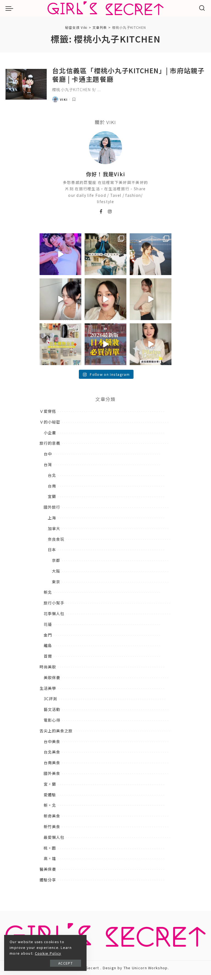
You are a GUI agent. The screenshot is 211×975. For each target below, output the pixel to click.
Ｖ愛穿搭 (48, 411)
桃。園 (50, 848)
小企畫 (50, 432)
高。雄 (50, 858)
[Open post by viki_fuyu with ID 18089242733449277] (105, 299)
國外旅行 (52, 507)
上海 (52, 517)
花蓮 (48, 624)
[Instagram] (110, 211)
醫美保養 (48, 869)
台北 (52, 475)
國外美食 (52, 773)
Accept (65, 963)
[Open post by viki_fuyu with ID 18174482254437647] (150, 254)
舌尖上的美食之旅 (56, 730)
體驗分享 (48, 879)
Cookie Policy (48, 953)
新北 (48, 592)
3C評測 (50, 698)
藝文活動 (52, 709)
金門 (48, 635)
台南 (52, 486)
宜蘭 (52, 496)
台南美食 (52, 762)
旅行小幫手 (54, 603)
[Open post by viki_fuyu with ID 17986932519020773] (60, 299)
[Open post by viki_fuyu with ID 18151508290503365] (105, 344)
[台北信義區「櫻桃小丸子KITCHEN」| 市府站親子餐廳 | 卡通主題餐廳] (26, 84)
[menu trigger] (10, 8)
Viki (64, 99)
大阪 (56, 571)
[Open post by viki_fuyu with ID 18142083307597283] (60, 254)
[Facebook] (101, 211)
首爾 (48, 656)
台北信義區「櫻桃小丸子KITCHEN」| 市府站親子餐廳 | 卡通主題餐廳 (128, 75)
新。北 (50, 805)
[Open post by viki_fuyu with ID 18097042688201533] (60, 344)
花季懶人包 (54, 613)
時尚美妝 (48, 666)
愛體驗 (50, 794)
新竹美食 (52, 826)
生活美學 (48, 688)
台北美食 (52, 752)
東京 (56, 581)
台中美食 (52, 741)
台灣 (48, 464)
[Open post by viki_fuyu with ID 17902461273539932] (150, 299)
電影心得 (52, 720)
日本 (52, 549)
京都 (56, 560)
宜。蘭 (50, 784)
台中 (48, 453)
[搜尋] (202, 8)
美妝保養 (52, 677)
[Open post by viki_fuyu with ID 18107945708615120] (105, 254)
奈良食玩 (56, 539)
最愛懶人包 (54, 837)
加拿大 (54, 528)
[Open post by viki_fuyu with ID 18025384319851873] (150, 344)
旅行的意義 (50, 443)
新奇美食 (52, 816)
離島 (48, 645)
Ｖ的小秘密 (50, 422)
